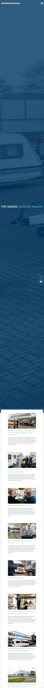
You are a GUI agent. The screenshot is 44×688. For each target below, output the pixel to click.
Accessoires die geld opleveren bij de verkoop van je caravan (21, 612)
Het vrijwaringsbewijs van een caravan (19, 542)
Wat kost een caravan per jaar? (19, 506)
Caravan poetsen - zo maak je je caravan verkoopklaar (20, 471)
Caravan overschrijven (16, 578)
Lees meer (9, 446)
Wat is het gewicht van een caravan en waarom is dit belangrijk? (21, 650)
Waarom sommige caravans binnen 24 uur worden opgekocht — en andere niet (21, 433)
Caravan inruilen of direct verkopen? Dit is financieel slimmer (22, 685)
